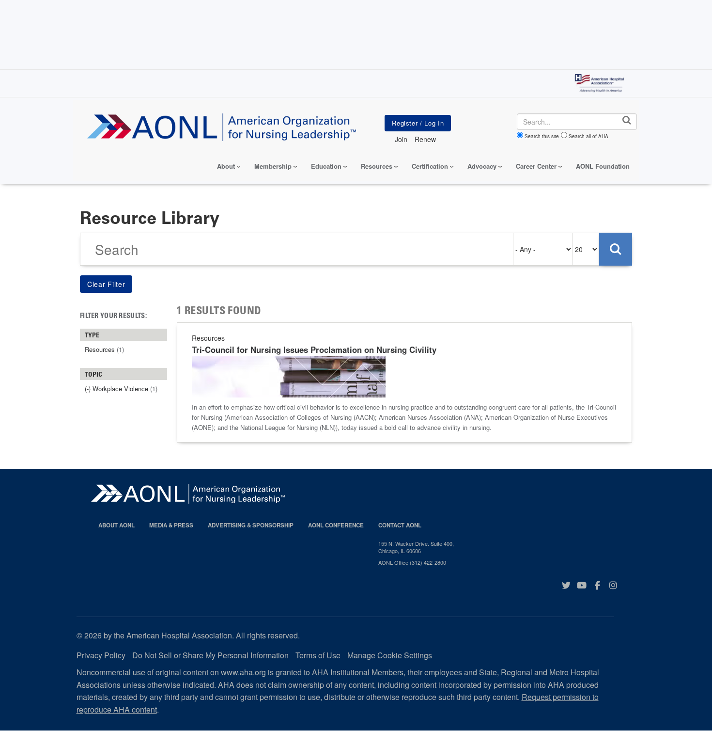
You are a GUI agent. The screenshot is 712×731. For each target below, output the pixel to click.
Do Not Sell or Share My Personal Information (210, 655)
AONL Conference (336, 525)
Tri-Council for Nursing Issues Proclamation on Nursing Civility (314, 349)
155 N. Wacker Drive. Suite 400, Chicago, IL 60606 (416, 547)
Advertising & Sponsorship (251, 525)
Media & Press (171, 525)
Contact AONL (399, 525)
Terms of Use (318, 655)
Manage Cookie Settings (389, 655)
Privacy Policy (101, 655)
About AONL (116, 525)
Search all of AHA (588, 136)
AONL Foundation (603, 166)
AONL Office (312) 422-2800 (412, 562)
